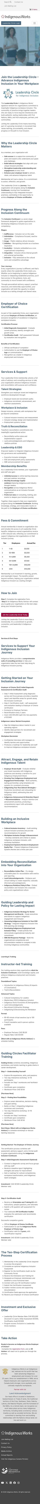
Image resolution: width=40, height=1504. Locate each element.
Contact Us (18, 2)
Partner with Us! (20, 1389)
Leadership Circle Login (11, 23)
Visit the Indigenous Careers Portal (14, 1459)
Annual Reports (6, 1455)
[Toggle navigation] (34, 23)
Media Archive (6, 1451)
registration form (18, 1349)
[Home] (16, 17)
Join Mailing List (10, 6)
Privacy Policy (6, 1447)
